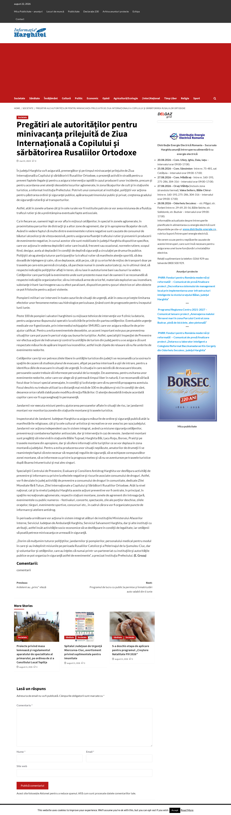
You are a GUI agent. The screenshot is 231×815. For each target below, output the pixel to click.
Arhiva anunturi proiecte (116, 11)
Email (90, 751)
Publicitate (73, 11)
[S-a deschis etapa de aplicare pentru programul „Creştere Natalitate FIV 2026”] (132, 627)
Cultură (66, 98)
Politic (79, 98)
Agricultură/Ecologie (126, 98)
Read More (187, 810)
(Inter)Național (151, 98)
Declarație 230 (91, 11)
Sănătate (34, 98)
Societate (19, 98)
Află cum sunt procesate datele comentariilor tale (106, 793)
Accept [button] (174, 810)
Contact (20, 19)
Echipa (136, 11)
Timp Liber (170, 98)
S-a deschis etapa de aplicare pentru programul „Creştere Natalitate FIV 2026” (130, 650)
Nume (21, 751)
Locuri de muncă (55, 11)
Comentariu (24, 705)
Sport (196, 98)
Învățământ (51, 98)
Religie (185, 98)
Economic (92, 98)
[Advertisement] (115, 68)
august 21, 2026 (25, 667)
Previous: (31, 585)
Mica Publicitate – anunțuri (28, 11)
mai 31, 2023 (25, 161)
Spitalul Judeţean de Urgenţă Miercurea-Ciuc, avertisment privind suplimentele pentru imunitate (83, 652)
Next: (121, 587)
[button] (215, 98)
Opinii (105, 98)
